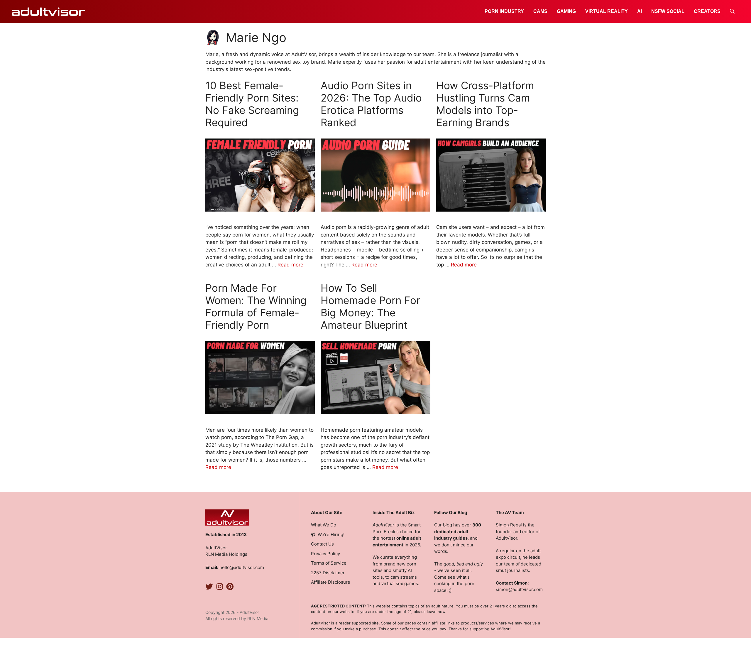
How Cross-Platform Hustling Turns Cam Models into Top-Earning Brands (485, 104)
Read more (290, 265)
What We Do (323, 525)
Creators (707, 11)
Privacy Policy (325, 553)
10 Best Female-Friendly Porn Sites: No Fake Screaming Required (252, 104)
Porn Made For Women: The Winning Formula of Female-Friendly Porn (256, 306)
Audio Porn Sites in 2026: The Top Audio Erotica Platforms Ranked (371, 104)
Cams (540, 11)
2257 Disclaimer (328, 572)
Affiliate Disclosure (330, 582)
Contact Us (322, 544)
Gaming (566, 11)
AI (639, 11)
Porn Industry (504, 11)
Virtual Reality (606, 11)
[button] (732, 11)
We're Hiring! (331, 534)
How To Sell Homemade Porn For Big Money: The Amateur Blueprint (370, 306)
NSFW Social (667, 11)
